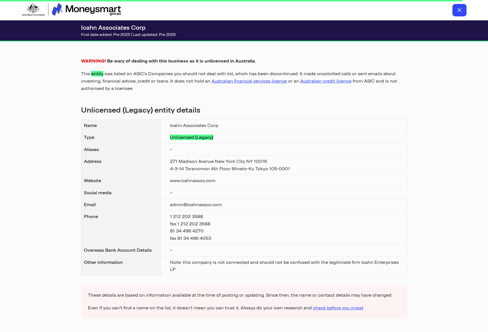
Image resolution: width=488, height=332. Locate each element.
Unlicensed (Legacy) (191, 137)
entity (97, 73)
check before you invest (338, 308)
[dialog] (244, 181)
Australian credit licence (326, 81)
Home (71, 10)
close (459, 10)
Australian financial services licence (249, 81)
